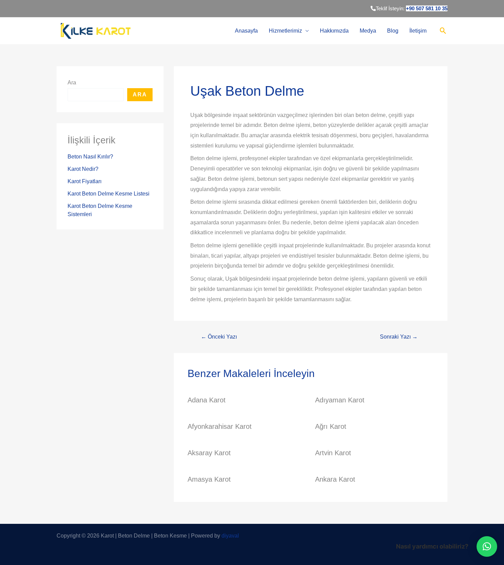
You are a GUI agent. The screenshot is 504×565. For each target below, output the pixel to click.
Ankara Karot (335, 479)
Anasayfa (246, 31)
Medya (368, 31)
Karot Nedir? (83, 169)
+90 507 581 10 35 (426, 8)
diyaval (230, 536)
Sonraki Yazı (399, 337)
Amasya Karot (209, 479)
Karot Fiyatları (84, 181)
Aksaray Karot (209, 453)
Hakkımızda (334, 31)
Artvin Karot (333, 453)
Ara (72, 82)
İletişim (418, 31)
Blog (392, 31)
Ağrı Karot (330, 426)
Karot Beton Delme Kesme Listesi (108, 194)
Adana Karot (207, 400)
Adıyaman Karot (339, 400)
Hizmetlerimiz (285, 31)
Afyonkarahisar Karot (220, 426)
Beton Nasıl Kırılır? (90, 157)
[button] (487, 546)
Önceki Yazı (219, 337)
